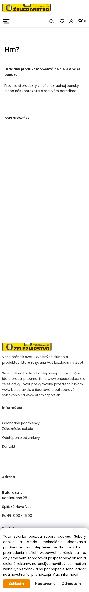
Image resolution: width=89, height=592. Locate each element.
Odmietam (71, 583)
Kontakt (8, 446)
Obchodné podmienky (21, 423)
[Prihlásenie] (71, 21)
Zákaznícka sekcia (17, 428)
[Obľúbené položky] (62, 21)
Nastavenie (45, 583)
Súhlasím (16, 583)
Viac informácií (65, 574)
